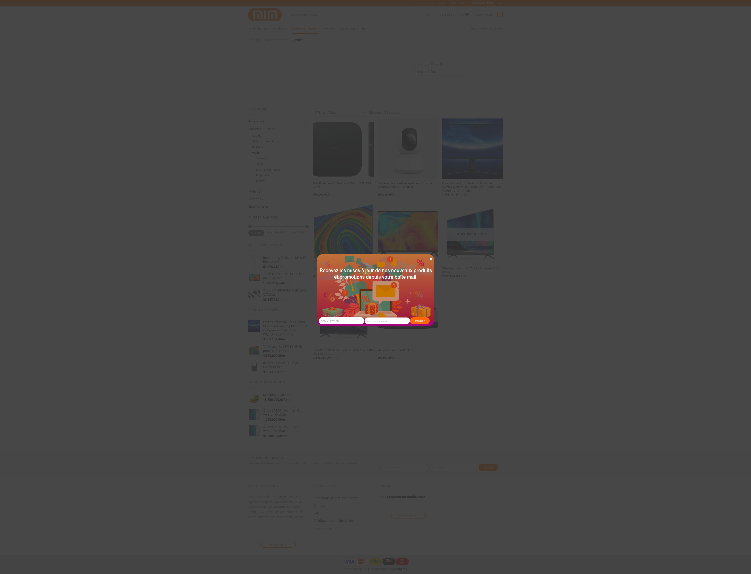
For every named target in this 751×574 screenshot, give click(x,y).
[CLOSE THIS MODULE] (431, 252)
